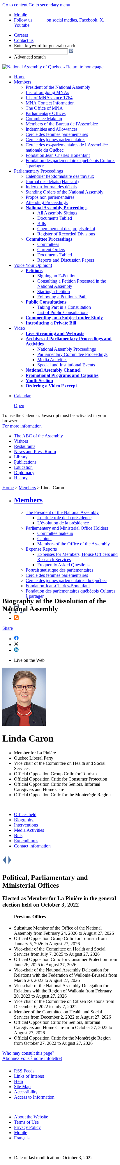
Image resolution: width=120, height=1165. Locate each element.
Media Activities (52, 359)
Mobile (20, 1132)
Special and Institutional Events (66, 364)
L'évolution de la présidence (63, 522)
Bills (41, 223)
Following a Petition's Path (62, 296)
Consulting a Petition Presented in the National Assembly (71, 284)
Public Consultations (46, 301)
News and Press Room (35, 451)
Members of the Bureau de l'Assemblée (62, 123)
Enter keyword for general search (44, 45)
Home (19, 76)
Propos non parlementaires (50, 197)
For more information (22, 425)
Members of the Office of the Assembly (73, 543)
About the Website (31, 1116)
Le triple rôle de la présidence (64, 517)
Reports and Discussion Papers (65, 260)
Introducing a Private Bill (51, 322)
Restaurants (24, 446)
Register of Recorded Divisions (66, 233)
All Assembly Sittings (57, 212)
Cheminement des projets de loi (66, 228)
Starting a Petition (53, 291)
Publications (25, 462)
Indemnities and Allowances (51, 129)
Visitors (21, 441)
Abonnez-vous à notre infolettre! (32, 1058)
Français (21, 1137)
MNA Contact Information (50, 102)
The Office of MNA (44, 108)
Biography (23, 819)
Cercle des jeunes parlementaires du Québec (66, 580)
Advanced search (30, 56)
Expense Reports (41, 549)
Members (22, 81)
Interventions (26, 824)
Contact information (32, 845)
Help (18, 1081)
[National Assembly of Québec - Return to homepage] (52, 66)
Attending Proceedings (47, 202)
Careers (21, 35)
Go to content (14, 4)
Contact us (23, 40)
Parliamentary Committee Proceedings (72, 354)
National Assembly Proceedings (66, 349)
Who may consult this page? (28, 1053)
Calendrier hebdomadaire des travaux (60, 176)
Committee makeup (55, 533)
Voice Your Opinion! (33, 265)
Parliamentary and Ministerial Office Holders (67, 528)
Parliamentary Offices (46, 113)
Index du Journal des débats (51, 186)
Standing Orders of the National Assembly (64, 191)
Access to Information (34, 1097)
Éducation (23, 467)
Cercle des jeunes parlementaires (55, 139)
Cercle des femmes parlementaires (57, 134)
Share (7, 628)
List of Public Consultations (62, 312)
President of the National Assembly (58, 87)
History (21, 477)
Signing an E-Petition (57, 275)
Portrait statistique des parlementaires (59, 570)
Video (19, 328)
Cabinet (44, 538)
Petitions (34, 270)
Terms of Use (26, 1122)
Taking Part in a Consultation (64, 307)
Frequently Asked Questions (63, 564)
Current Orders (51, 249)
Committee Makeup (44, 118)
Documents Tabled (54, 218)
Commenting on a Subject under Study (64, 317)
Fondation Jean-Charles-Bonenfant (58, 155)
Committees (48, 244)
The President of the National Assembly (62, 512)
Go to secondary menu (49, 4)
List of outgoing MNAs (47, 92)
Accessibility (26, 1091)
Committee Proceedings (49, 239)
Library (21, 456)
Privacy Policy (27, 1127)
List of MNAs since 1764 (49, 97)
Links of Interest (29, 1076)
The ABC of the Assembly (38, 435)
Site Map (22, 1086)
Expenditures (26, 840)
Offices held (25, 814)
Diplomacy (24, 472)
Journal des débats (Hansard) (52, 181)
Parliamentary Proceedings (38, 171)
